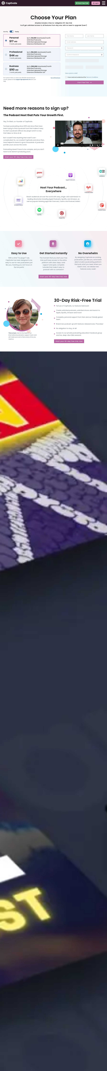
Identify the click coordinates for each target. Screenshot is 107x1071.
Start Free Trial (83, 3)
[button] (55, 78)
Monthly (5, 32)
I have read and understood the (82, 77)
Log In (97, 3)
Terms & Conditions (92, 77)
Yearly (17, 32)
